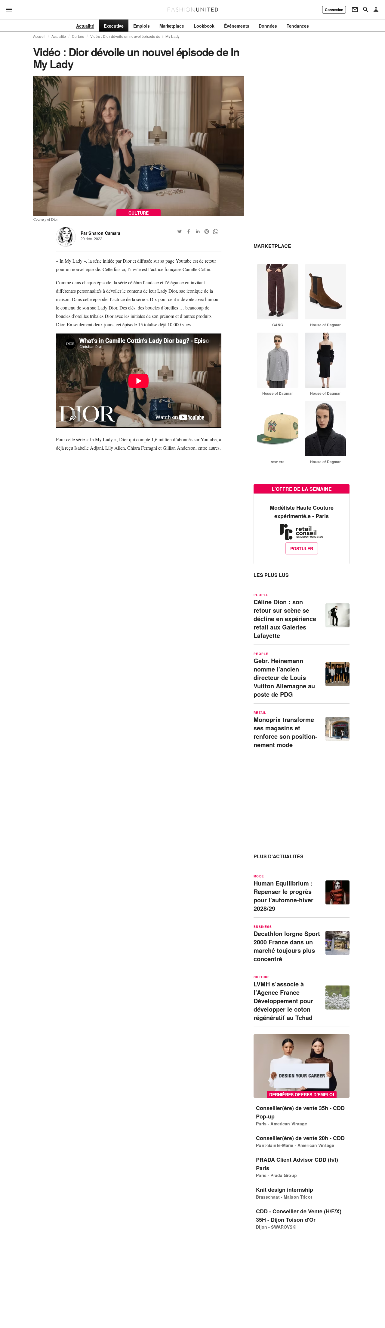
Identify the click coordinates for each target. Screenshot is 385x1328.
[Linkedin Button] (197, 231)
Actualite (58, 36)
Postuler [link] (301, 548)
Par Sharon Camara (101, 233)
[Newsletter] (355, 9)
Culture (78, 36)
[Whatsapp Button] (215, 231)
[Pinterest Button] (206, 231)
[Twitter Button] (179, 231)
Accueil (39, 36)
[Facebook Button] (188, 231)
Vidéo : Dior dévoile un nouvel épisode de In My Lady (135, 36)
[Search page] (365, 9)
